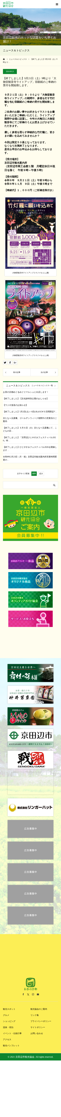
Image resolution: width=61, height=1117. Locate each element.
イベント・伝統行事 (12, 1027)
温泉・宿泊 (8, 1021)
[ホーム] (4, 59)
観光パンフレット (11, 1040)
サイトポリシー (37, 1021)
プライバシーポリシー (40, 1015)
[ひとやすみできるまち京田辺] (8, 4)
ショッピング (9, 1015)
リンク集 (34, 1009)
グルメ (6, 1009)
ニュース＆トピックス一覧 (42, 386)
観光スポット (9, 1003)
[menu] (57, 4)
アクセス (7, 1033)
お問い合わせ (36, 1027)
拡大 (41, 474)
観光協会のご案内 (38, 1003)
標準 (34, 474)
